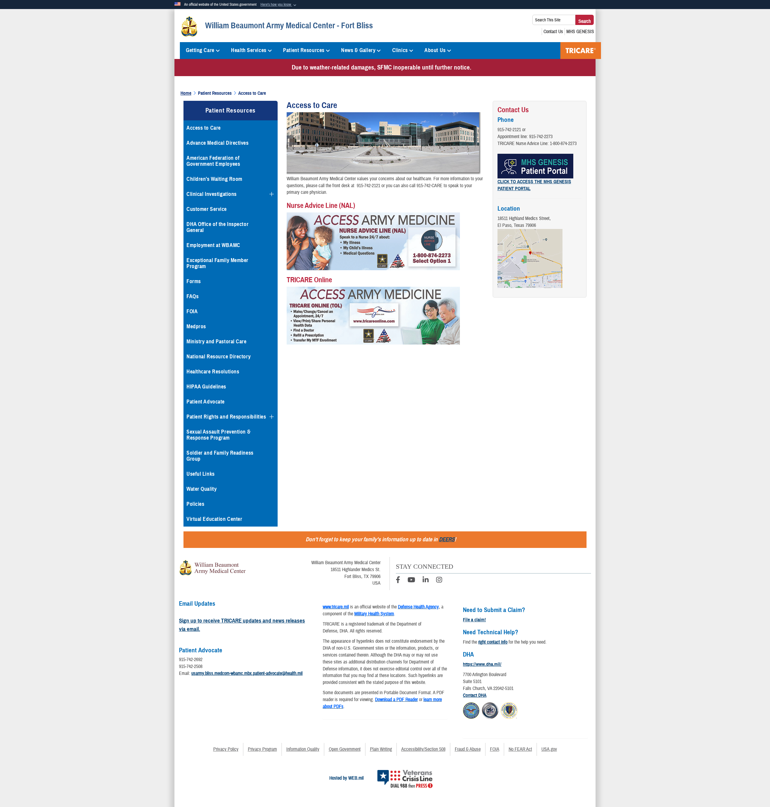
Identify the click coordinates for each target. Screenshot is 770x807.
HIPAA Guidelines (206, 386)
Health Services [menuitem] (248, 50)
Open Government (345, 749)
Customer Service (206, 209)
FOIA (192, 311)
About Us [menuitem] (434, 50)
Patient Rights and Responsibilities (226, 416)
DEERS (446, 539)
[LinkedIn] (426, 581)
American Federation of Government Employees (213, 161)
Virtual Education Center (214, 519)
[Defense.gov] (471, 710)
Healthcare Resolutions (212, 371)
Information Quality (302, 749)
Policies (195, 504)
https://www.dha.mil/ (482, 664)
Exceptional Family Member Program (217, 263)
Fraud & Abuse (468, 749)
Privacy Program (262, 749)
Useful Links (200, 474)
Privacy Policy (226, 749)
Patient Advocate (205, 401)
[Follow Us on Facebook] (398, 581)
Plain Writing (381, 749)
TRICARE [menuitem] (580, 50)
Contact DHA (474, 695)
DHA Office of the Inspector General (217, 227)
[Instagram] (439, 581)
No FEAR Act (520, 749)
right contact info (492, 642)
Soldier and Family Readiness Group (220, 456)
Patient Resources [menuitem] (304, 50)
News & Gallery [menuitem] (358, 50)
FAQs (192, 296)
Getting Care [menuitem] (200, 50)
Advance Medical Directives (217, 143)
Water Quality (201, 489)
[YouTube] (411, 581)
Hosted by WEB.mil (346, 778)
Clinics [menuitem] (400, 50)
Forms (193, 281)
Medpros (196, 326)
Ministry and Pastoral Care (216, 341)
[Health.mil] (490, 710)
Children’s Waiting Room (214, 179)
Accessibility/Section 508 (423, 749)
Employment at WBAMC (213, 245)
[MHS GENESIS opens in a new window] (580, 32)
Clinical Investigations (211, 194)
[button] (278, 5)
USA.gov (549, 749)
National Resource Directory (218, 356)
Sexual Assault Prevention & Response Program (218, 434)
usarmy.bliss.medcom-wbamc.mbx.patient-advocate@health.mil (247, 673)
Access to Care (203, 128)
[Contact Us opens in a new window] (553, 32)
